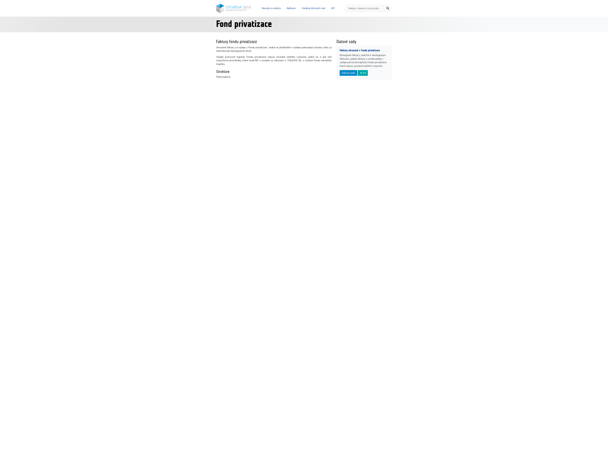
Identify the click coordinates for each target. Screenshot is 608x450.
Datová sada (348, 72)
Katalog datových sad (313, 8)
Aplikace (291, 8)
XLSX (363, 72)
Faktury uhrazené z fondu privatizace (360, 50)
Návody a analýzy (271, 8)
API (333, 8)
